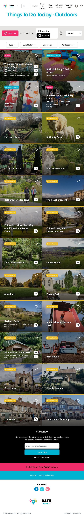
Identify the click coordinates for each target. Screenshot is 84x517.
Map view (45, 31)
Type (11, 45)
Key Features (67, 45)
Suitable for (28, 45)
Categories (47, 45)
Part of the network (42, 467)
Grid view (45, 35)
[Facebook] (36, 489)
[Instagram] (48, 489)
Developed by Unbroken (72, 513)
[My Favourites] (81, 6)
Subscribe (42, 452)
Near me (12, 33)
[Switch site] (17, 6)
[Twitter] (42, 489)
